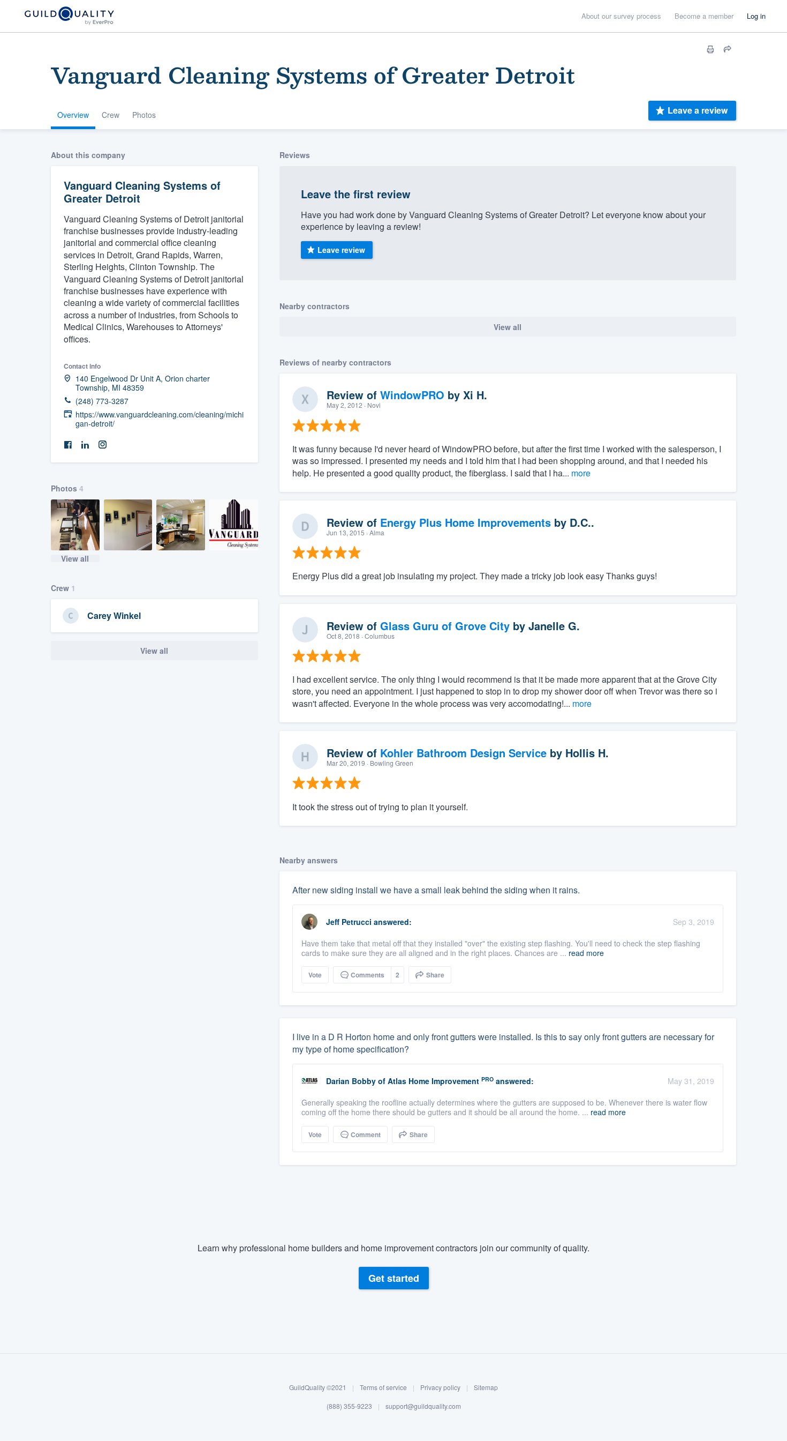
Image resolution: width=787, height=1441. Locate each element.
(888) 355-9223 (349, 1406)
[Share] (727, 49)
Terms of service (383, 1387)
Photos (144, 114)
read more (586, 952)
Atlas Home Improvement (433, 1081)
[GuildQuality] (68, 16)
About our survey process (621, 16)
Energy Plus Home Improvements (465, 522)
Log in (756, 16)
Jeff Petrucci (349, 921)
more (581, 473)
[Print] (710, 49)
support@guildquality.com (423, 1406)
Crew (110, 114)
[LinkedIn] (85, 445)
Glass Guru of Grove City (445, 625)
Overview (73, 114)
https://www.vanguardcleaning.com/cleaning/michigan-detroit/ (159, 419)
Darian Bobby (351, 1081)
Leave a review (698, 110)
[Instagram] (102, 445)
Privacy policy (440, 1387)
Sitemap (486, 1387)
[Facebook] (68, 445)
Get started (393, 1278)
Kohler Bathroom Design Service (463, 752)
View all (75, 558)
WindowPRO (412, 394)
